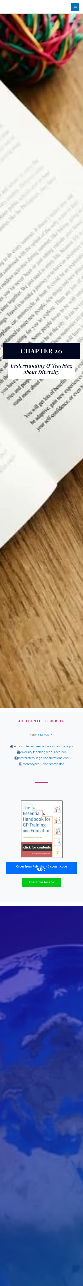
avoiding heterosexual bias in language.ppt (43, 746)
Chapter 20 (45, 735)
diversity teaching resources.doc (43, 752)
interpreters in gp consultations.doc (43, 758)
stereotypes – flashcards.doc (43, 764)
